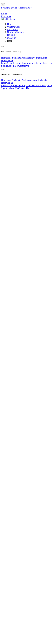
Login (44, 57)
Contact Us (23, 66)
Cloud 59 (11, 38)
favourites (36, 57)
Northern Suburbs (15, 32)
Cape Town (12, 29)
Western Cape (13, 27)
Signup (4, 66)
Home (10, 24)
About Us (13, 66)
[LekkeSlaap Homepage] (8, 19)
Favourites (6, 16)
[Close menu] (2, 46)
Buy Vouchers (29, 63)
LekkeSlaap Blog (44, 63)
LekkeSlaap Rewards (11, 63)
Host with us (7, 60)
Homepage (6, 57)
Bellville (11, 35)
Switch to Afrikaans (21, 57)
